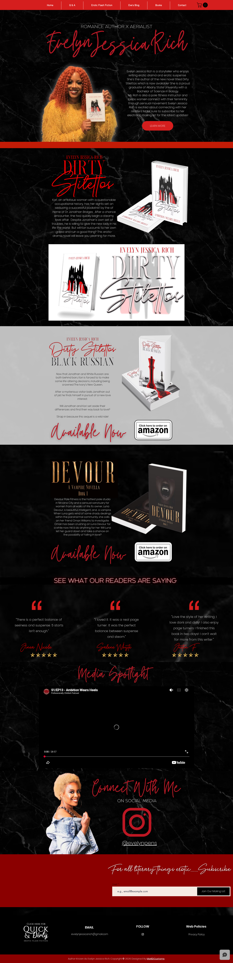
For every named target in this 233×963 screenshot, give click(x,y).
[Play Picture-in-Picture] (175, 316)
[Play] (53, 316)
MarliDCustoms (156, 958)
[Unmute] (58, 316)
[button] (203, 5)
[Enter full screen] (180, 316)
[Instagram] (143, 934)
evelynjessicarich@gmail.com (89, 934)
